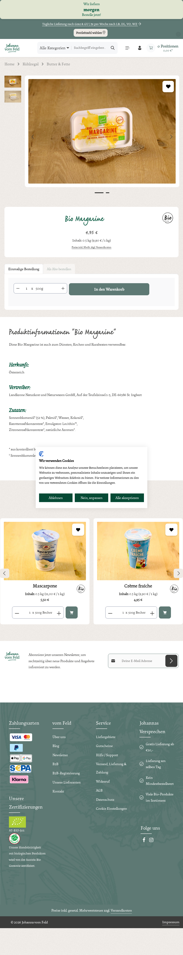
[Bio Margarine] (102, 131)
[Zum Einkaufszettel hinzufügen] (168, 86)
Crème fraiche (138, 586)
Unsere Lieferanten (66, 782)
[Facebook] (144, 841)
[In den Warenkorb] (72, 612)
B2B (55, 764)
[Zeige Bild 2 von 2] (107, 192)
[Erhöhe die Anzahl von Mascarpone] (59, 612)
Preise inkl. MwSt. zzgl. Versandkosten (91, 247)
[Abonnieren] (171, 661)
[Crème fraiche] (138, 551)
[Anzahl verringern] (18, 288)
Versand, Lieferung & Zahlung (111, 768)
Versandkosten (121, 910)
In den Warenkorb (109, 289)
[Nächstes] (171, 136)
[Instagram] (151, 841)
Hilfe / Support (107, 755)
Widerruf (103, 781)
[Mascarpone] (45, 551)
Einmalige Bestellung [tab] (23, 269)
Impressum (170, 922)
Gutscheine (104, 745)
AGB (99, 790)
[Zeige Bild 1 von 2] (99, 192)
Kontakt (58, 791)
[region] (91, 136)
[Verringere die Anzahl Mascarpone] (17, 612)
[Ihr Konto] (139, 48)
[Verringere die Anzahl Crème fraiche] (110, 612)
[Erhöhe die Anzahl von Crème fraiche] (152, 612)
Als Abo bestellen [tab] (59, 269)
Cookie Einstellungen (111, 808)
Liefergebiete (105, 736)
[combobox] (89, 48)
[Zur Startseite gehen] (12, 47)
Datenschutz (105, 799)
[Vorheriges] (33, 136)
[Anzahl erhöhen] (63, 288)
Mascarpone (45, 586)
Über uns (59, 736)
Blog (55, 745)
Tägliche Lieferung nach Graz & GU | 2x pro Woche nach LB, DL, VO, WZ (90, 24)
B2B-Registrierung (66, 773)
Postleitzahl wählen (89, 33)
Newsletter (60, 755)
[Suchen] (113, 48)
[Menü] (127, 48)
